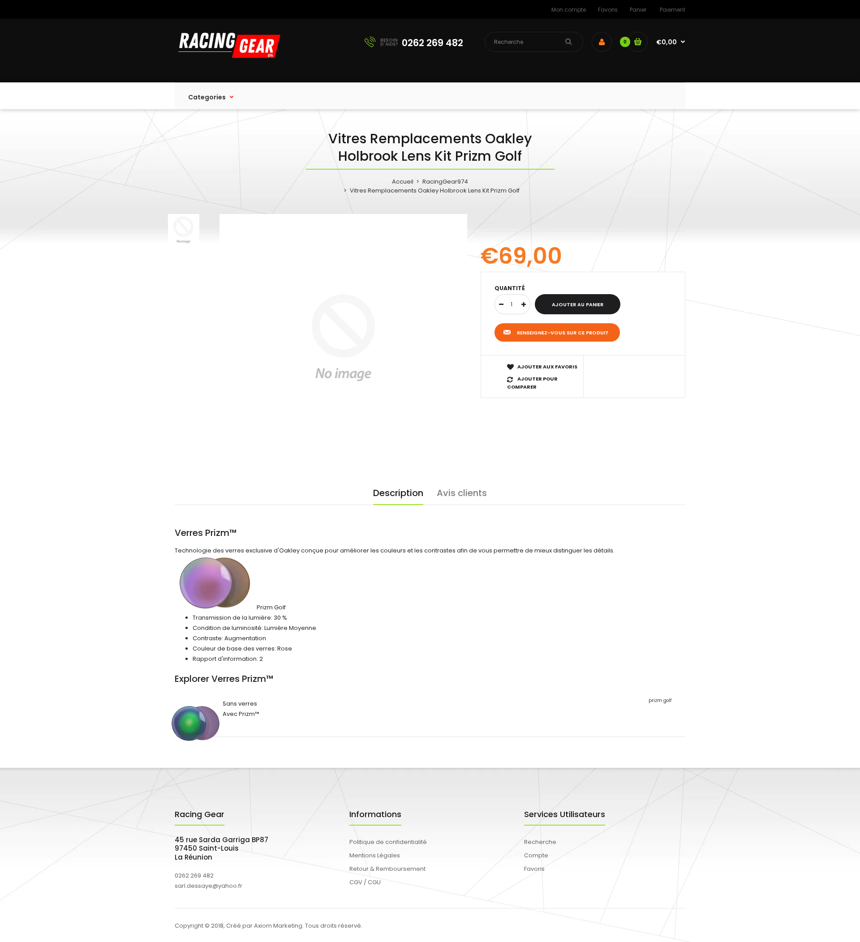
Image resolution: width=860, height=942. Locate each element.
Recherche (540, 842)
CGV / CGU (365, 882)
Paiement (672, 9)
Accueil (402, 181)
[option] (343, 338)
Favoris (608, 9)
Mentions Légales (374, 855)
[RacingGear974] (227, 64)
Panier (638, 9)
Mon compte (568, 9)
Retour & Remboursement (387, 869)
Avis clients (462, 493)
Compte (536, 855)
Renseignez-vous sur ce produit (563, 332)
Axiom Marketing (278, 925)
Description (398, 493)
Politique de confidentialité (388, 842)
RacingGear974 (445, 181)
